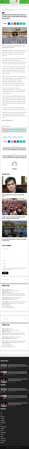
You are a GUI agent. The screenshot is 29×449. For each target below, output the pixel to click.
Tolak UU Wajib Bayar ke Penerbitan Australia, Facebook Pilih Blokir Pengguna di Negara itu (14, 157)
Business (3, 416)
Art (1, 412)
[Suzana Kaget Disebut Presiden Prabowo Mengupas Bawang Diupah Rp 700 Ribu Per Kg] (4, 366)
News (3, 12)
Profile (2, 434)
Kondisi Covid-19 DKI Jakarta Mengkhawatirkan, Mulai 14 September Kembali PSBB (13, 217)
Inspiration (3, 422)
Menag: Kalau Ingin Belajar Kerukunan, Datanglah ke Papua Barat (14, 240)
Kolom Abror (3, 426)
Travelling (3, 438)
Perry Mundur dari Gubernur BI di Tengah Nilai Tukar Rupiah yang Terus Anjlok (18, 379)
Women (2, 442)
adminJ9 (4, 20)
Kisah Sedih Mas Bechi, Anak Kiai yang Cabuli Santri (13, 195)
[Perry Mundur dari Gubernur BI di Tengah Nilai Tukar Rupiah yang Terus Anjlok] (4, 380)
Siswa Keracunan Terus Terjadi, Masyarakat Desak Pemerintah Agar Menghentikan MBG (17, 372)
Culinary (2, 418)
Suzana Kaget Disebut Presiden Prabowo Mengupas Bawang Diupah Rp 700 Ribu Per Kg (18, 365)
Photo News (3, 432)
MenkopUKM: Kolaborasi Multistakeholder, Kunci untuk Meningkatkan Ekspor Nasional (14, 149)
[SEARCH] (25, 279)
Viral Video (3, 440)
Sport (2, 436)
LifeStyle (2, 428)
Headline (3, 420)
